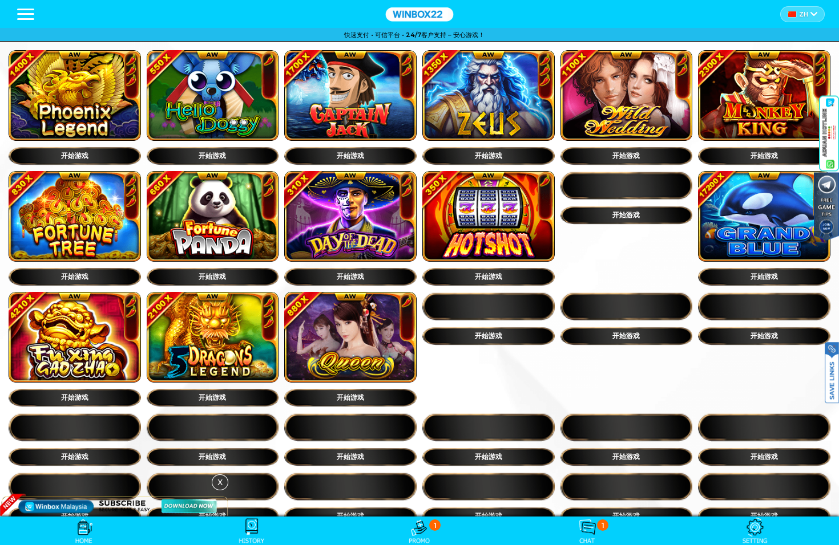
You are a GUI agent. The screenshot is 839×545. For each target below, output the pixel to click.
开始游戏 (74, 156)
